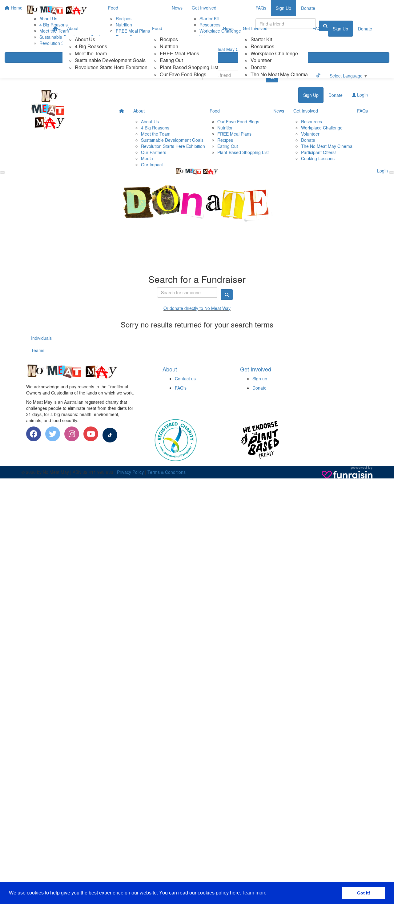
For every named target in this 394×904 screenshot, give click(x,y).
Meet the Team (91, 53)
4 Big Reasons (91, 46)
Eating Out (171, 60)
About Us (85, 39)
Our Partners (153, 152)
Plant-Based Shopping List (189, 67)
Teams (37, 350)
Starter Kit (261, 39)
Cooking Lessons (318, 158)
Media (147, 158)
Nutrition (169, 46)
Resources (262, 46)
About (72, 28)
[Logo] (57, 10)
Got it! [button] (363, 892)
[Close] (391, 172)
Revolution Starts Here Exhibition (111, 67)
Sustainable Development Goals (110, 60)
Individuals (41, 338)
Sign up (259, 378)
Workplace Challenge (274, 53)
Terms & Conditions (166, 472)
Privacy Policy (130, 472)
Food (157, 28)
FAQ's (181, 388)
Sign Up (340, 29)
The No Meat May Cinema (279, 74)
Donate (259, 67)
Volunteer (261, 60)
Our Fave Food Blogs (183, 74)
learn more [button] (255, 892)
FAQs (317, 28)
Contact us (185, 378)
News (228, 28)
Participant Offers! (318, 152)
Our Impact (152, 164)
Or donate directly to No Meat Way (197, 308)
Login (362, 95)
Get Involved (255, 28)
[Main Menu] (2, 172)
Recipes (169, 39)
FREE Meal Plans (179, 53)
